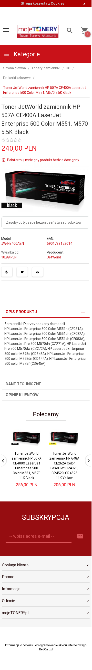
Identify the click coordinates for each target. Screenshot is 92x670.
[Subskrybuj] (80, 536)
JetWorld (54, 257)
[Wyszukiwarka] (68, 31)
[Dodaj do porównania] (6, 272)
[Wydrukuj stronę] (37, 272)
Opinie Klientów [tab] (22, 394)
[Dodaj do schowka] (22, 272)
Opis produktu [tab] (21, 311)
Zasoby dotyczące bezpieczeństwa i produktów (44, 222)
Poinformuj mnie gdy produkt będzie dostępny (43, 160)
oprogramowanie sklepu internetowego (60, 645)
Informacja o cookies (19, 645)
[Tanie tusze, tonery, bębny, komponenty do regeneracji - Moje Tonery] (38, 31)
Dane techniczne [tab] (23, 384)
